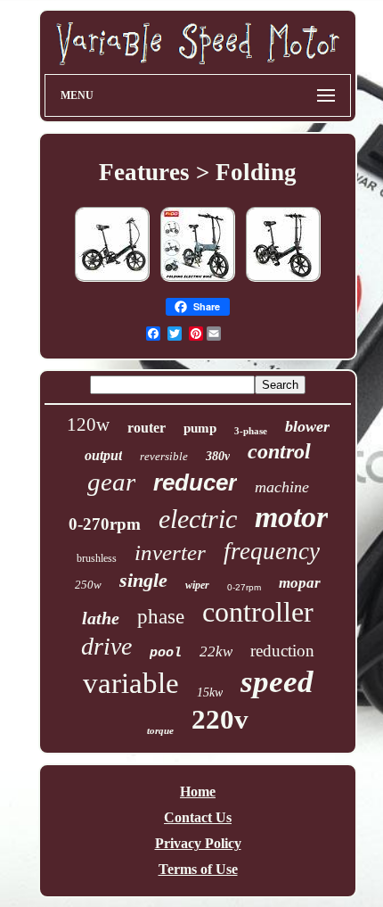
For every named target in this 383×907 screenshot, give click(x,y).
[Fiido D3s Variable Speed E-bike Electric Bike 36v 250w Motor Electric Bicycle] (112, 280)
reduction (282, 650)
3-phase (250, 430)
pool (166, 653)
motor (291, 516)
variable (131, 683)
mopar (300, 582)
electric (198, 518)
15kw (210, 692)
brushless (97, 558)
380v (218, 456)
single (143, 580)
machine (282, 487)
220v (220, 719)
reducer (195, 482)
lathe (100, 618)
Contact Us (198, 817)
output (103, 455)
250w (88, 584)
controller (258, 612)
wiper (197, 585)
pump (199, 428)
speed (277, 681)
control (279, 451)
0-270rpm (105, 524)
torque (160, 730)
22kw (216, 651)
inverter (170, 552)
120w (88, 424)
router (146, 427)
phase (160, 617)
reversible (164, 456)
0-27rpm (244, 587)
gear (111, 481)
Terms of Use (198, 869)
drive (106, 646)
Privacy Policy (198, 843)
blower (307, 426)
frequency (272, 551)
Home (198, 791)
